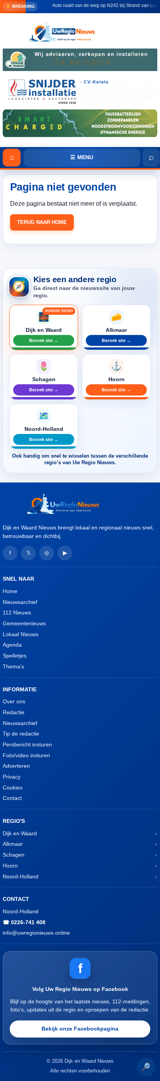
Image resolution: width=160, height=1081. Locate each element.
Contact (12, 798)
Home (10, 591)
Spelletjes (14, 655)
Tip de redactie (21, 733)
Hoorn (10, 865)
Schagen (13, 855)
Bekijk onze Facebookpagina (80, 1028)
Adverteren (16, 766)
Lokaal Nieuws (20, 634)
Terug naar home (42, 222)
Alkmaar (13, 844)
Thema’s (13, 666)
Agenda (12, 645)
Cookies (13, 787)
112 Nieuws (17, 612)
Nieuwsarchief (20, 602)
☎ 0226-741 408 (24, 922)
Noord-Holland (20, 876)
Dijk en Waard (20, 833)
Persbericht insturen (27, 744)
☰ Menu (81, 157)
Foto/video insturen (26, 755)
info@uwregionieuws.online (36, 933)
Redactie (13, 712)
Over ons (14, 701)
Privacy (12, 777)
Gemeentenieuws (24, 623)
